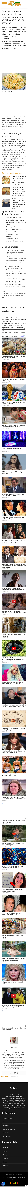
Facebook (5, 1147)
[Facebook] (13, 1073)
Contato (5, 1122)
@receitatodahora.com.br (10, 293)
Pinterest (5, 1165)
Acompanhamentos (17, 41)
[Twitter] (15, 1073)
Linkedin (5, 1162)
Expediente (6, 1125)
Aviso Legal (6, 1132)
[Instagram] (17, 1073)
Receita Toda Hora (6, 41)
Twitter (5, 1151)
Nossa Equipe (7, 1136)
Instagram (6, 1155)
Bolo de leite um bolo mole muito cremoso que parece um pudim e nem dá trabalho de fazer (14, 319)
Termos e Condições (8, 1118)
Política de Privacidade (9, 1129)
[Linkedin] (10, 1073)
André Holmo (5, 48)
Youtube (5, 1158)
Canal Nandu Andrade (17, 117)
